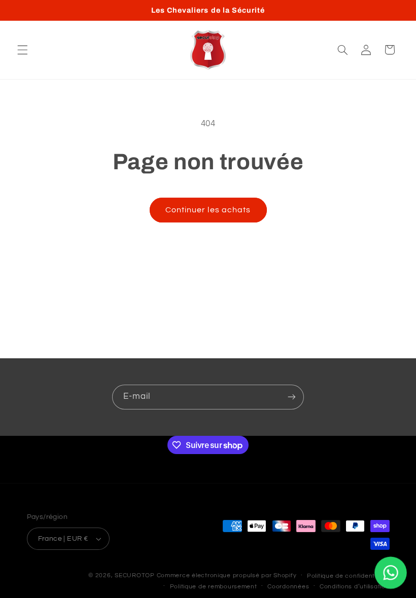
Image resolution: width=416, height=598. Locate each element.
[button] (22, 49)
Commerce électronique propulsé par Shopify (227, 575)
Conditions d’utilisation (355, 586)
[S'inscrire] (291, 397)
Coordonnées (288, 586)
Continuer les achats (208, 210)
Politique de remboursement (213, 586)
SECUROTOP (135, 575)
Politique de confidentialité (348, 576)
